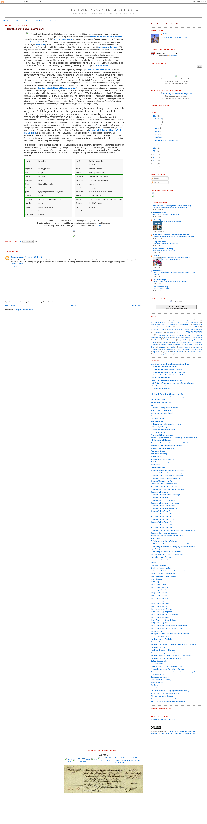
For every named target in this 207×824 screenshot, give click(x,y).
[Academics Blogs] (74, 760)
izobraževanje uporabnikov (166, 335)
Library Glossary (156, 579)
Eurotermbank (155, 465)
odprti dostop (183, 340)
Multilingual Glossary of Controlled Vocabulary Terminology (171, 655)
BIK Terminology (159, 280)
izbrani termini (25, 244)
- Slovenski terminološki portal (161, 388)
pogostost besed (196, 340)
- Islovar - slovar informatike (160, 377)
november (158, 122)
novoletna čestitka (169, 340)
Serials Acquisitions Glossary (161, 680)
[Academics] (68, 762)
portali (155, 342)
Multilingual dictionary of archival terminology (166, 642)
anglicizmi (188, 320)
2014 (155, 154)
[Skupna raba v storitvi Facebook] (30, 241)
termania (196, 347)
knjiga (181, 335)
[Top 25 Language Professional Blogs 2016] (176, 94)
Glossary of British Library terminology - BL (166, 478)
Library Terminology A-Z (159, 606)
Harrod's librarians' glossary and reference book (167, 536)
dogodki (15, 244)
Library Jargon (155, 582)
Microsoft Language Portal (160, 636)
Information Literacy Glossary (161, 557)
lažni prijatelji (185, 337)
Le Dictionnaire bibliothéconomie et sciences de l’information (172, 571)
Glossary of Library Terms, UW (161, 525)
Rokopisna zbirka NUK (36, 41)
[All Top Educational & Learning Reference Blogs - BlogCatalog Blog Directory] (120, 763)
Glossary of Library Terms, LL (161, 516)
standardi (162, 347)
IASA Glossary (156, 538)
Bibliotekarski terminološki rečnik (162, 413)
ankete (197, 320)
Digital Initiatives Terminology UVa (162, 459)
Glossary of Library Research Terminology (165, 495)
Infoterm (153, 563)
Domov (73, 305)
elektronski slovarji (157, 329)
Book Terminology (157, 421)
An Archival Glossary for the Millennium (164, 408)
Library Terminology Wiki (159, 623)
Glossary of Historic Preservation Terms (164, 484)
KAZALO (53, 21)
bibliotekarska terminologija (179, 324)
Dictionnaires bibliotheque (159, 454)
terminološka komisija (167, 349)
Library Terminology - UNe (160, 603)
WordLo (156, 256)
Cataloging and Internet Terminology (163, 429)
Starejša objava (137, 305)
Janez (165, 33)
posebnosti (174, 342)
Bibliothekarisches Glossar (160, 416)
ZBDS (200, 351)
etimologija (179, 329)
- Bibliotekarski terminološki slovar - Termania (166, 369)
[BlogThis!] (25, 241)
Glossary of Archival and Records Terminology (167, 473)
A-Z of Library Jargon (158, 399)
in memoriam (158, 332)
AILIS (153, 405)
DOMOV (5, 21)
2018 (155, 116)
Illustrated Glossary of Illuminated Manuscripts (167, 554)
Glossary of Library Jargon (160, 492)
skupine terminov (166, 344)
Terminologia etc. (159, 213)
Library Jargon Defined (158, 584)
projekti (155, 344)
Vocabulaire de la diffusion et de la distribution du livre (169, 699)
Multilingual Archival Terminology (162, 639)
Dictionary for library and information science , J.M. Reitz (170, 443)
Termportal (154, 688)
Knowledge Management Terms (161, 568)
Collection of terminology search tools (165, 243)
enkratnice (170, 329)
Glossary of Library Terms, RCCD (162, 519)
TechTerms (154, 685)
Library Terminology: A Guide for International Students (169, 625)
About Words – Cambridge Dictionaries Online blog (172, 206)
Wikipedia (101, 225)
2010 (155, 167)
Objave (156, 178)
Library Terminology (157, 601)
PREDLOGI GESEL (40, 21)
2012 (155, 160)
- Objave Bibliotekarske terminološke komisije (166, 380)
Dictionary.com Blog (160, 287)
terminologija (155, 349)
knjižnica (190, 335)
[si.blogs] (94, 762)
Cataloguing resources (158, 432)
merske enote (197, 337)
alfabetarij (153, 320)
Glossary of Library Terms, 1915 (162, 514)
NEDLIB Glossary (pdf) (159, 661)
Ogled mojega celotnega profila (174, 37)
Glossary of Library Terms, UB (161, 522)
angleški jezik (177, 320)
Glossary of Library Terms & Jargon (163, 506)
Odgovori (14, 266)
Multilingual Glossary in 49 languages (163, 650)
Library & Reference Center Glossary (163, 576)
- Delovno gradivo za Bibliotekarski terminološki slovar (169, 375)
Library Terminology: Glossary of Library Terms (167, 628)
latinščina (175, 337)
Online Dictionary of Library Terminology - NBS (167, 666)
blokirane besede (182, 327)
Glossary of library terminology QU (163, 500)
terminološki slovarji (183, 349)
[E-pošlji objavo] (36, 241)
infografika (170, 332)
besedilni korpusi (157, 322)
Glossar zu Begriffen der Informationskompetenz (167, 470)
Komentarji (157, 182)
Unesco (167, 351)
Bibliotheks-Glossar (157, 419)
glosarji (187, 329)
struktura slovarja (184, 347)
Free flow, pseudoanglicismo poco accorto (166, 214)
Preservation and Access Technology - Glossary (167, 669)
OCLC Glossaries (157, 664)
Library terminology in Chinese (161, 609)
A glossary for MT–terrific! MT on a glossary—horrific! (170, 282)
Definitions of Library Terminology (162, 435)
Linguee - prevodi (156, 631)
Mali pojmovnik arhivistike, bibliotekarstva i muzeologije (170, 634)
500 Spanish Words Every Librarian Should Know (168, 394)
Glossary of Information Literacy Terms (164, 486)
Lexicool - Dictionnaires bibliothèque (163, 573)
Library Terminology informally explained (164, 614)
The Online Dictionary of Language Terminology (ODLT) (170, 691)
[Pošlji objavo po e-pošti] (23, 241)
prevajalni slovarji (186, 342)
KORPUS (15, 21)
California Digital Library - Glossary (163, 427)
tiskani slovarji (197, 349)
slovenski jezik (189, 344)
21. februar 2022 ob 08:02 (34, 257)
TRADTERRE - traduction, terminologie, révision (171, 235)
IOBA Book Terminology (159, 565)
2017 (155, 145)
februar (157, 131)
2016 (155, 148)
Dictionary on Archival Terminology (163, 448)
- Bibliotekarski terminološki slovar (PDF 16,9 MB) (168, 372)
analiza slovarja (163, 320)
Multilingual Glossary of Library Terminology (166, 658)
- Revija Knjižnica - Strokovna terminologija (165, 386)
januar (157, 134)
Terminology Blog (159, 271)
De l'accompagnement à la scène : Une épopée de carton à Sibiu (174, 237)
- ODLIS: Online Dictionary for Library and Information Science (172, 383)
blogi (170, 327)
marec (157, 128)
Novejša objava (10, 305)
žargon (177, 354)
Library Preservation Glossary (161, 598)
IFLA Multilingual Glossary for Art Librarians (166, 552)
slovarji (177, 344)
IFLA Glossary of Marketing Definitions (164, 541)
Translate (174, 56)
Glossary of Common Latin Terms (162, 481)
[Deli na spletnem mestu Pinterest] (32, 241)
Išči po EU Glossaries (176, 307)
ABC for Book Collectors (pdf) (161, 402)
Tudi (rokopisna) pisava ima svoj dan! (167, 140)
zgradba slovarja (167, 354)
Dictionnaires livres (157, 456)
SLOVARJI (25, 21)
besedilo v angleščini (175, 322)
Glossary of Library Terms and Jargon (164, 508)
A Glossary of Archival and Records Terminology (167, 397)
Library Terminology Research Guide (163, 620)
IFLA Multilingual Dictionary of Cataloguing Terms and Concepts (173, 544)
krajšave (167, 337)
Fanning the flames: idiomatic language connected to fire (171, 207)
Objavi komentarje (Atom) (25, 310)
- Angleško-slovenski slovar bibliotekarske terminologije (170, 364)
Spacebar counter (17, 257)
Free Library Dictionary (158, 467)
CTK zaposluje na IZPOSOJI (171, 222)
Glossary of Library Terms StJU (161, 511)
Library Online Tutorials (159, 593)
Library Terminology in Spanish (161, 612)
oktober (158, 125)
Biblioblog (157, 220)
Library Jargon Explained (159, 587)
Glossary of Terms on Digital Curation (164, 533)
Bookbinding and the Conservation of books (166, 424)
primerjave (198, 342)
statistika (172, 347)
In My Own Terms (159, 242)
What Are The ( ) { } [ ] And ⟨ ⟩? (162, 289)
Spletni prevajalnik (157, 682)
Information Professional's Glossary (163, 560)
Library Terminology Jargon (160, 617)
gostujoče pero (196, 329)
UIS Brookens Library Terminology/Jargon (165, 693)
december (158, 119)
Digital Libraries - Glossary (160, 462)
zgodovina (156, 354)
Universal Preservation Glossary (162, 696)
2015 (155, 151)
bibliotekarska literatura (158, 324)
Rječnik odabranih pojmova (160, 677)
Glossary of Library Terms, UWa (162, 527)
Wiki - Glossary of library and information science (168, 701)
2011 (155, 164)
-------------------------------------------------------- (164, 391)
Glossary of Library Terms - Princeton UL (165, 503)
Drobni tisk (158, 137)
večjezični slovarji (178, 351)
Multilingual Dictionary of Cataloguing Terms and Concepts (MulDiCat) (175, 644)
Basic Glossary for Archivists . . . (162, 410)
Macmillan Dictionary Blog (163, 249)
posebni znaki (164, 342)
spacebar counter (17, 263)
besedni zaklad (193, 322)
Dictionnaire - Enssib (158, 451)
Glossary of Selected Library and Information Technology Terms (173, 530)
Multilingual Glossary (158, 647)
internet (178, 332)
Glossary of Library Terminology (162, 497)
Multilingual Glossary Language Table (163, 653)
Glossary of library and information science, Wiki (167, 489)
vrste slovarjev (190, 351)
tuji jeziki (36, 244)
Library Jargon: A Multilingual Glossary (164, 590)
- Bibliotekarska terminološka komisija (164, 367)
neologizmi (156, 340)
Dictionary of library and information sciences (166, 445)
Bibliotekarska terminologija (103, 10)
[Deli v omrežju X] (28, 241)
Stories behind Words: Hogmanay (164, 251)
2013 (155, 157)
